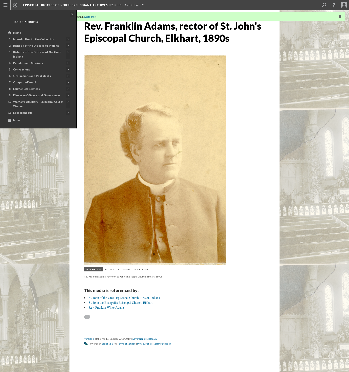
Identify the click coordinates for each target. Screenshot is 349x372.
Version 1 (89, 338)
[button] (334, 5)
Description (93, 269)
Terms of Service (126, 343)
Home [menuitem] (17, 32)
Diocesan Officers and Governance (36, 95)
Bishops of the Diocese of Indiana (36, 45)
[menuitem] (5, 5)
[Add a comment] (89, 317)
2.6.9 (112, 343)
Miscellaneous (22, 112)
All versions (138, 338)
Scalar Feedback (162, 343)
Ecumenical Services (26, 88)
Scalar (105, 343)
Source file (141, 269)
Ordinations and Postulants (32, 76)
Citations (124, 269)
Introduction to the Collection (33, 39)
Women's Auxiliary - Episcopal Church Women (38, 104)
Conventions (21, 69)
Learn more (90, 16)
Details (109, 269)
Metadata (151, 338)
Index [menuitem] (17, 120)
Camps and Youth (25, 82)
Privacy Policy (144, 343)
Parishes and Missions (28, 63)
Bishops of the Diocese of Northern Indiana (37, 54)
